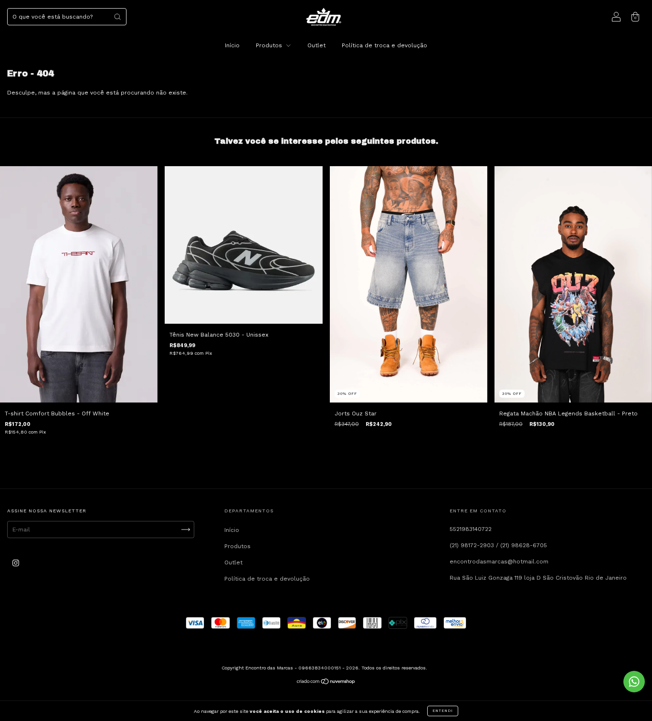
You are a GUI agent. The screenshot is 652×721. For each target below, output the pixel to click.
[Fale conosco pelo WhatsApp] (634, 681)
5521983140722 (471, 529)
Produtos (270, 45)
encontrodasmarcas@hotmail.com (499, 561)
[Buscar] (117, 17)
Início (232, 45)
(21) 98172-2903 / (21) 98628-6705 (498, 545)
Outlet (316, 45)
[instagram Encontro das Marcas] (15, 563)
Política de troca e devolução (384, 45)
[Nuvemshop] (326, 682)
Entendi (442, 711)
